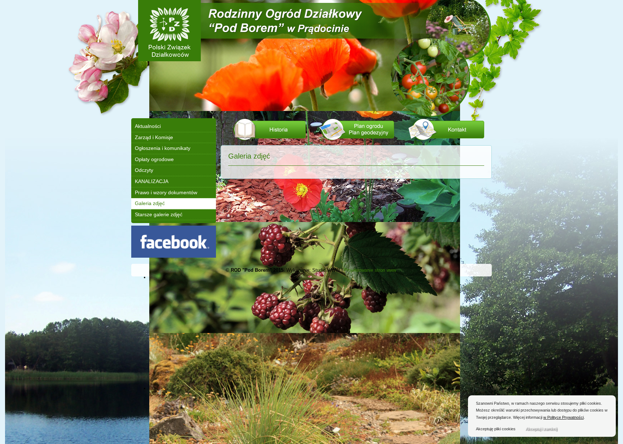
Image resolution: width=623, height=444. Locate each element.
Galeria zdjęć (150, 203)
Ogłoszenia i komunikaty (162, 148)
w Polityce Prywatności (563, 417)
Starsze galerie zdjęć (158, 214)
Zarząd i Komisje (154, 137)
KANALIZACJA (151, 181)
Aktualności (148, 126)
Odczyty (144, 170)
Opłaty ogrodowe (154, 159)
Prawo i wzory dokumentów (166, 192)
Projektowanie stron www (370, 270)
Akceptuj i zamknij (541, 429)
